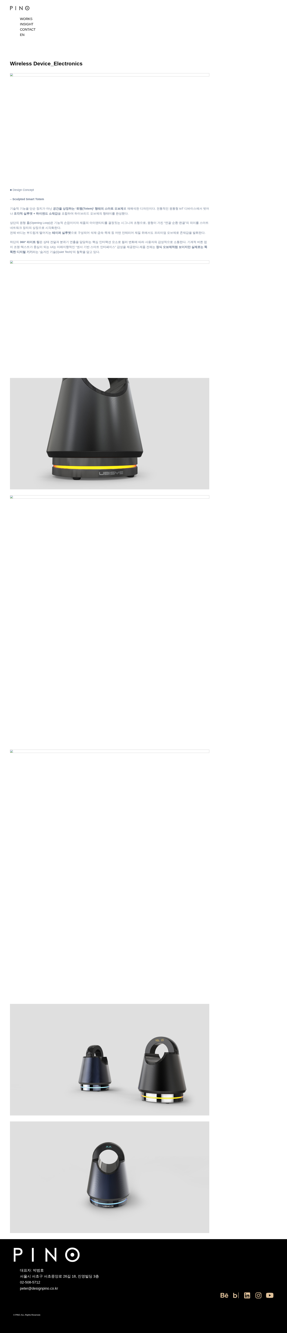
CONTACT (28, 29)
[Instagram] (258, 1298)
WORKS (26, 19)
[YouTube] (270, 1298)
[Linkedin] (247, 1298)
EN (22, 35)
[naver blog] (236, 1298)
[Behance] (225, 1298)
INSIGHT (26, 24)
